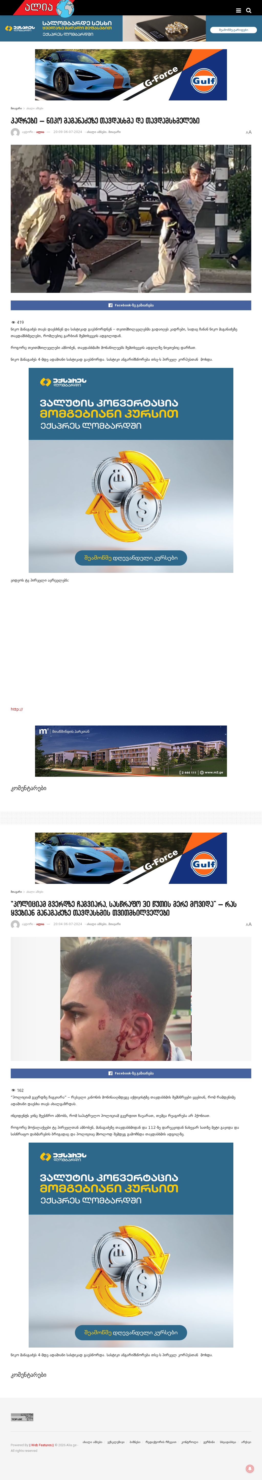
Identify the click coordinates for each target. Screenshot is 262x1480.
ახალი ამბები (34, 108)
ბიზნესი (135, 1442)
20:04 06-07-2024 (67, 924)
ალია (40, 132)
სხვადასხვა (228, 1442)
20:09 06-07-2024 (67, 132)
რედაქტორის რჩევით (161, 1442)
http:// (17, 709)
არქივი (246, 1442)
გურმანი (209, 1442)
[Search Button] (248, 10)
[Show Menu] (238, 10)
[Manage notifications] (250, 1469)
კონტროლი (189, 1442)
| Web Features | (41, 1445)
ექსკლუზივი (116, 1442)
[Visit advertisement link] (131, 78)
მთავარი (16, 108)
